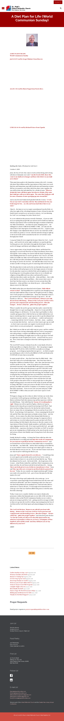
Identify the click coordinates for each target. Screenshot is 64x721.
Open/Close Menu (3, 8)
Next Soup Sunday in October (19, 580)
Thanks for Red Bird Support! (19, 594)
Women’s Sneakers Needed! (18, 574)
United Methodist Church (27, 702)
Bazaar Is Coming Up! (16, 576)
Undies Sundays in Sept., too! (19, 572)
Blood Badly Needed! (16, 588)
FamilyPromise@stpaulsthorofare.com (20, 698)
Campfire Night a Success (18, 586)
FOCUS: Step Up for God (17, 578)
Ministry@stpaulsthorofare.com (18, 693)
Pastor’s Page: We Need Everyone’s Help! (22, 590)
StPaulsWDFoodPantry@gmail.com (19, 696)
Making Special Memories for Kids (21, 592)
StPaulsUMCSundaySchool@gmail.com (20, 694)
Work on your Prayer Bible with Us (21, 582)
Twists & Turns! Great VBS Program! (21, 584)
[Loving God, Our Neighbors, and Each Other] (33, 8)
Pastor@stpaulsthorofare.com (18, 691)
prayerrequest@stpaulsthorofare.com (37, 609)
